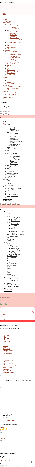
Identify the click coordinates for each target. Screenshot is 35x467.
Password (3, 464)
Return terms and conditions (11, 361)
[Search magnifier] (33, 312)
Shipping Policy (8, 360)
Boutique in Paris (9, 340)
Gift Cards (7, 341)
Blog (4, 14)
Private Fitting (8, 338)
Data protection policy (10, 365)
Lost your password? (20, 466)
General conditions (9, 363)
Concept (6, 335)
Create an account (5, 460)
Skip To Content (4, 0)
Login (1, 11)
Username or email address (7, 462)
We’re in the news (9, 343)
